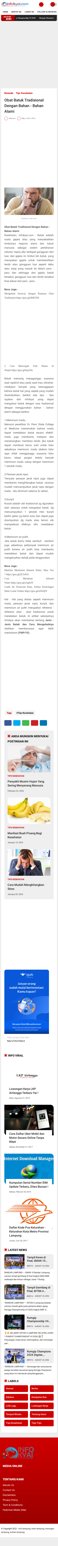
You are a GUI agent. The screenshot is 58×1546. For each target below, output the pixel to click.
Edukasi (10, 1397)
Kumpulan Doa (39, 1397)
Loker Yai (29, 12)
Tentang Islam (39, 1414)
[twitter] (16, 723)
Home (5, 12)
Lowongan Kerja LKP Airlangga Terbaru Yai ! (23, 1091)
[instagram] (21, 1472)
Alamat (9, 1388)
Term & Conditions (13, 1505)
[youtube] (25, 1472)
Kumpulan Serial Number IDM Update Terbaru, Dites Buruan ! (28, 1184)
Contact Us (9, 1490)
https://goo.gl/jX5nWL (17, 574)
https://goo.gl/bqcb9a (22, 370)
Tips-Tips (36, 1423)
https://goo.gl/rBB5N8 (27, 297)
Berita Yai (16, 12)
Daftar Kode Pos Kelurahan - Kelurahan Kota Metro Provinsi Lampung (29, 1231)
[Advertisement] (29, 55)
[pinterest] (34, 723)
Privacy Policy (10, 1500)
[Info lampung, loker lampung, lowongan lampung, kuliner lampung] (15, 7)
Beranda (8, 93)
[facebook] (8, 723)
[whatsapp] (25, 723)
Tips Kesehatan (24, 93)
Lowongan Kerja (40, 1405)
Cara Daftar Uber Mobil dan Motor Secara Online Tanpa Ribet (26, 1137)
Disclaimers (9, 1495)
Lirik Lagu (11, 1405)
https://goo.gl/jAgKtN (22, 582)
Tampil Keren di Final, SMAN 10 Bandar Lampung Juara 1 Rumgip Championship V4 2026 (37, 1259)
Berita (30, 1266)
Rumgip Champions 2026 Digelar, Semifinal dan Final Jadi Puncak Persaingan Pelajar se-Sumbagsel (39, 1353)
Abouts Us (8, 1485)
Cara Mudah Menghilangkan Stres (26, 886)
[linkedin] (43, 723)
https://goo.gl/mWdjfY (36, 591)
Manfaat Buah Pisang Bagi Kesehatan (25, 835)
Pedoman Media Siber (14, 1509)
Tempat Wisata (13, 1414)
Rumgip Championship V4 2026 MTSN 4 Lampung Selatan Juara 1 (37, 1319)
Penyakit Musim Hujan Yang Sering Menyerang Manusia (26, 783)
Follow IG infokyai (47, 12)
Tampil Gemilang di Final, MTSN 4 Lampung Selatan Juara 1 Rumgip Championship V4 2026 (38, 1289)
